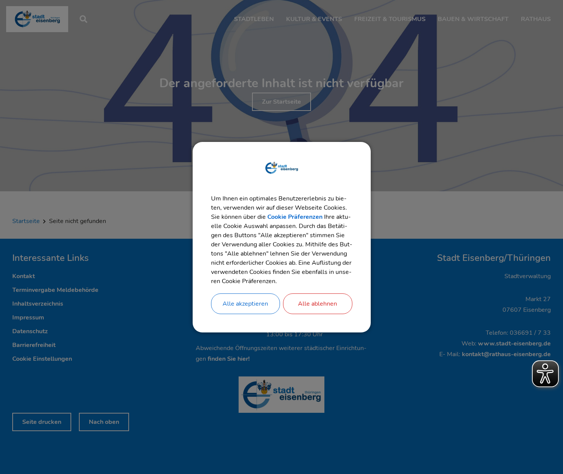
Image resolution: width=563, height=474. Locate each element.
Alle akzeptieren (245, 304)
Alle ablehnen (317, 304)
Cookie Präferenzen (294, 217)
